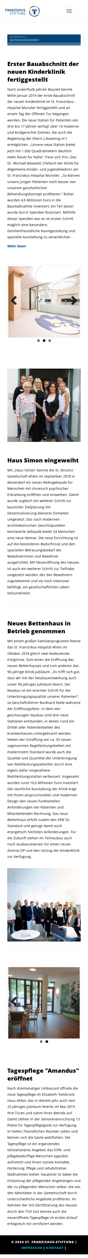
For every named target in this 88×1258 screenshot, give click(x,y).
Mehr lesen (16, 246)
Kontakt (55, 1248)
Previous (16, 301)
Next (72, 301)
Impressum (32, 1248)
